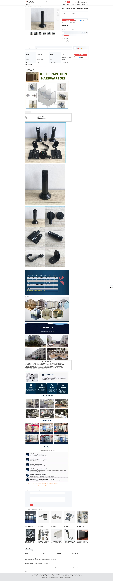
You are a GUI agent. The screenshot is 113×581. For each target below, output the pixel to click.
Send (31, 505)
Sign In (63, 42)
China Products (39, 574)
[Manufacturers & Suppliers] (29, 2)
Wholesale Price (58, 574)
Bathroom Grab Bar (43, 555)
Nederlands (58, 575)
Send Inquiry (68, 20)
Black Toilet (79, 567)
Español (39, 575)
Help (72, 4)
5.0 (77, 48)
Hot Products (34, 574)
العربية (61, 575)
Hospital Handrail (58, 553)
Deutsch (55, 575)
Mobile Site (75, 574)
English (36, 575)
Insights (79, 574)
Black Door (55, 567)
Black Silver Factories (49, 567)
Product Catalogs (37, 550)
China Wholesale (53, 574)
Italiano (52, 575)
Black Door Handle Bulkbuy (29, 569)
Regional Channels (67, 574)
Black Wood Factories (42, 567)
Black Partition (74, 567)
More (25, 571)
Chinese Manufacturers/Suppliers (46, 574)
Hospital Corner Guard (28, 555)
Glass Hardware (43, 553)
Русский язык (48, 575)
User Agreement (61, 577)
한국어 (63, 575)
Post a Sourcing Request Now (49, 505)
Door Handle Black (67, 567)
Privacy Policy (69, 577)
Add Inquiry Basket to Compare (42, 36)
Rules (87, 4)
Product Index (71, 574)
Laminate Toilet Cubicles (47, 563)
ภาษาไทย (71, 575)
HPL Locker (26, 553)
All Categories (28, 4)
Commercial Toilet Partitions (29, 563)
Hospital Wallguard (75, 553)
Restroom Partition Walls (38, 563)
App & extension (77, 4)
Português (42, 575)
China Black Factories (28, 567)
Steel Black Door (61, 567)
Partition (35, 6)
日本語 (66, 575)
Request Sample (77, 22)
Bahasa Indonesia (81, 575)
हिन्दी (68, 575)
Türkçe (74, 575)
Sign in (87, 2)
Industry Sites (62, 574)
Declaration (65, 577)
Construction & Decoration (30, 6)
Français (45, 575)
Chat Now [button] (82, 20)
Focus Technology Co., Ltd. (50, 577)
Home (25, 6)
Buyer (68, 4)
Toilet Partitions (39, 6)
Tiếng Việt (76, 575)
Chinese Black (35, 567)
